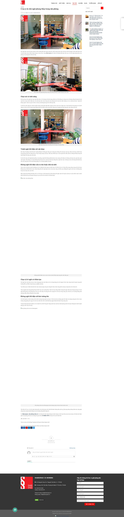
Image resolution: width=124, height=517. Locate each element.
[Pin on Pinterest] (27, 428)
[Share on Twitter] (24, 428)
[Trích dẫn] (44, 456)
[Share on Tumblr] (31, 428)
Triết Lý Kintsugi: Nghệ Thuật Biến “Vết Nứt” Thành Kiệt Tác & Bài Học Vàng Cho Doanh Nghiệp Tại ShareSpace (95, 24)
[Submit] (102, 8)
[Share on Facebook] (22, 428)
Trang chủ (54, 3)
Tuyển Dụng (92, 3)
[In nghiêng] (35, 456)
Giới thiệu (62, 3)
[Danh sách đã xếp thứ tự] (40, 456)
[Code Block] (46, 456)
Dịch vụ (68, 3)
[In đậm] (33, 456)
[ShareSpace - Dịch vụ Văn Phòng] (27, 2)
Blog (85, 3)
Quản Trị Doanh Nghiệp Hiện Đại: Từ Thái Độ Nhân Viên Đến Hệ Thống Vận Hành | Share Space (96, 44)
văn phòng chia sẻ (33, 414)
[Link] (47, 456)
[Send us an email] (40, 498)
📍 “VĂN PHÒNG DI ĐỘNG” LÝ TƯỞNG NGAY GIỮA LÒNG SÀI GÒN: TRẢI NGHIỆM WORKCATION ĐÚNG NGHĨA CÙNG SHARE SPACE (96, 31)
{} (49, 456)
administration (37, 12)
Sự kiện (80, 3)
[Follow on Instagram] (38, 498)
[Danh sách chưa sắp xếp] (42, 456)
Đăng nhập (73, 448)
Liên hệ (100, 3)
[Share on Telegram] (34, 428)
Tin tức (74, 3)
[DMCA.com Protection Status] (39, 499)
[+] (51, 456)
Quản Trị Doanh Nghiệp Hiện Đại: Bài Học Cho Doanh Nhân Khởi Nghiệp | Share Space (96, 38)
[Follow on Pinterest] (44, 498)
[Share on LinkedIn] (29, 428)
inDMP (70, 513)
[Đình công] (38, 456)
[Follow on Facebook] (36, 498)
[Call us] (42, 498)
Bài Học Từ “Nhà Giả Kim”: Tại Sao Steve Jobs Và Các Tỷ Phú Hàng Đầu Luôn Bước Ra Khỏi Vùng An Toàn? (96, 17)
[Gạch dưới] (36, 456)
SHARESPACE (69, 511)
